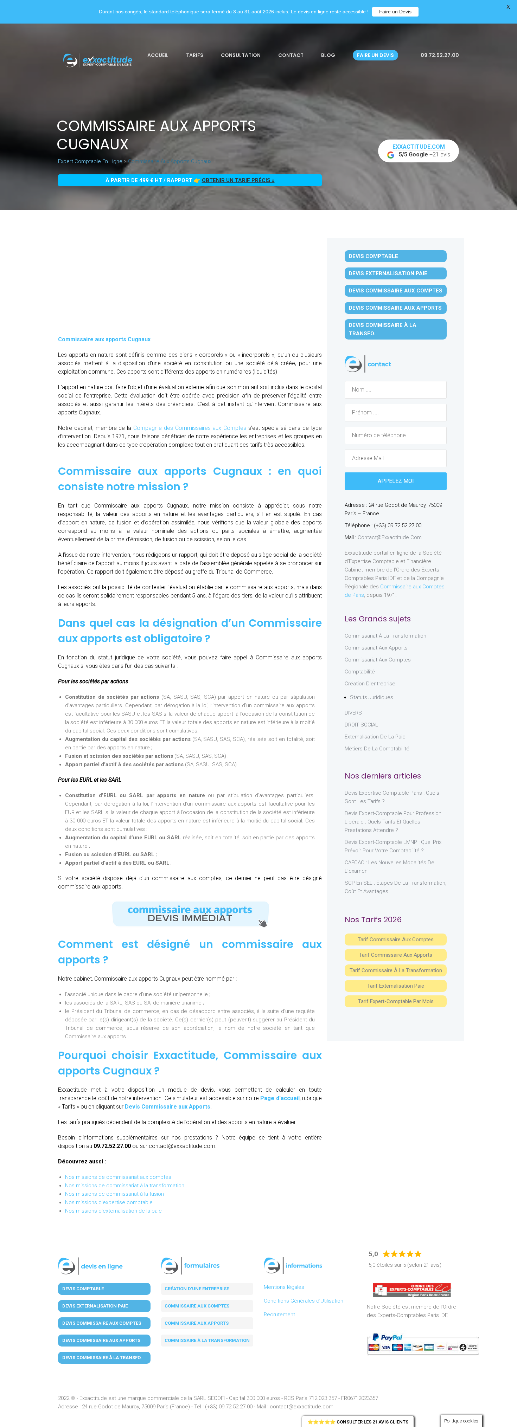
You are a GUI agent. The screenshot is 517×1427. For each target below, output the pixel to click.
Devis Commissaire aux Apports (167, 1106)
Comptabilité (360, 672)
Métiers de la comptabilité (377, 748)
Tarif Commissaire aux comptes (396, 939)
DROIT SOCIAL (361, 725)
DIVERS (353, 713)
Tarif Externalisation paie (395, 986)
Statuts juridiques (371, 697)
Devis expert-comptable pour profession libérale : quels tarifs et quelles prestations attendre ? (393, 821)
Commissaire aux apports (197, 1323)
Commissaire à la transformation (207, 1340)
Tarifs (194, 55)
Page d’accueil (279, 1098)
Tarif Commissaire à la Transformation (396, 970)
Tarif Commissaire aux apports (395, 955)
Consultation (241, 55)
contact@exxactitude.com (390, 537)
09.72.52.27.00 (439, 55)
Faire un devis (375, 55)
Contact (291, 55)
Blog (328, 55)
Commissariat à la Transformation (385, 636)
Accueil (157, 55)
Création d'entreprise (370, 683)
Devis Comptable (373, 256)
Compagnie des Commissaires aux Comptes (188, 428)
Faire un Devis (395, 11)
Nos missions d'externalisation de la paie (113, 1211)
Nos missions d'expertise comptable (109, 1202)
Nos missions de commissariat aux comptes (118, 1177)
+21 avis (421, 150)
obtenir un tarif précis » (238, 180)
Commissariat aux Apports (376, 648)
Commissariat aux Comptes (378, 660)
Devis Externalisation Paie (388, 273)
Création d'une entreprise (197, 1288)
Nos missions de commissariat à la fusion (114, 1194)
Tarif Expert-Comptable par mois (396, 1001)
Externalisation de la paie (375, 737)
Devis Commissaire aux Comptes (395, 291)
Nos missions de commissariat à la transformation (124, 1185)
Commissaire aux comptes (197, 1306)
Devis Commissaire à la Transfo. (382, 329)
